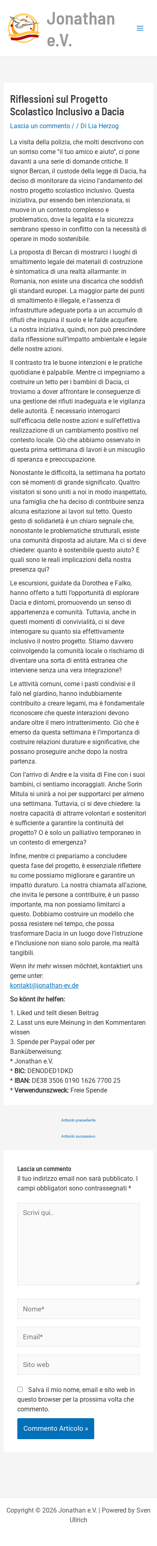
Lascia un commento (40, 126)
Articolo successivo (78, 1136)
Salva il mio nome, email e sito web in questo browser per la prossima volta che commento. (76, 1399)
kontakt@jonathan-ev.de (44, 985)
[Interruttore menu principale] (140, 28)
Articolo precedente (78, 1120)
